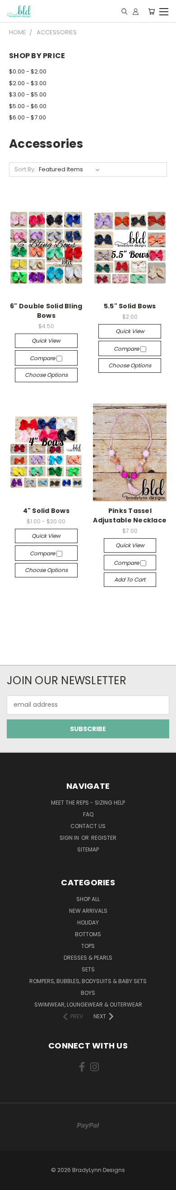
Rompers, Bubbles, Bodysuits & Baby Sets (88, 981)
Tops (88, 946)
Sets (88, 969)
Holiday (88, 922)
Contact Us (88, 826)
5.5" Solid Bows (130, 306)
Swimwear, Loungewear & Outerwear (88, 1004)
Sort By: (25, 169)
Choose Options (46, 375)
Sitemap (88, 849)
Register (103, 838)
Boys (88, 993)
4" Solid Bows (46, 510)
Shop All (88, 899)
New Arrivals (88, 911)
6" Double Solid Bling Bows (46, 311)
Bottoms (88, 934)
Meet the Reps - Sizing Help (88, 802)
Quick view (46, 340)
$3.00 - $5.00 (27, 94)
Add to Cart (129, 579)
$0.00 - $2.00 (27, 71)
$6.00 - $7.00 (27, 117)
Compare (43, 358)
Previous (14, 1181)
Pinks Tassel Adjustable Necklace (130, 515)
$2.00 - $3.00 (27, 83)
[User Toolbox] (135, 11)
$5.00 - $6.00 (27, 106)
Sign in (70, 838)
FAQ (88, 814)
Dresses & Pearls (88, 957)
